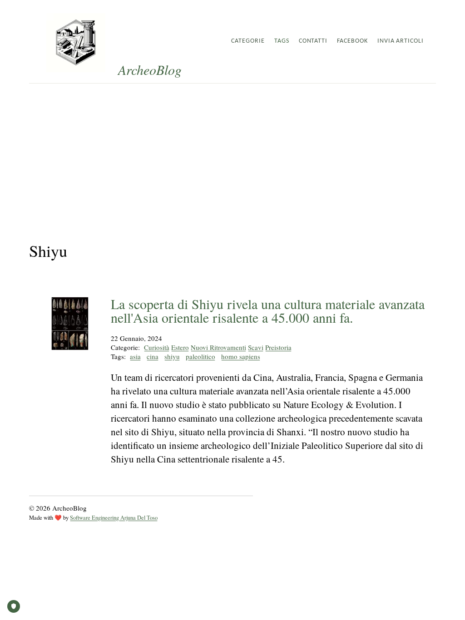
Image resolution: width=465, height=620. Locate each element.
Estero (180, 347)
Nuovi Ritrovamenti (218, 347)
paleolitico (200, 356)
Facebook (352, 41)
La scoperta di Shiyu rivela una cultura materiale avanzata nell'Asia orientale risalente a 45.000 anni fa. (268, 310)
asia (135, 356)
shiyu (172, 356)
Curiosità (156, 347)
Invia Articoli (400, 41)
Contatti (313, 41)
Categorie (248, 41)
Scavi (255, 347)
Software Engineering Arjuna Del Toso (114, 518)
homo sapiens (240, 356)
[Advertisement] (232, 151)
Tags (281, 41)
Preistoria (278, 347)
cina (152, 356)
